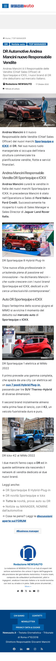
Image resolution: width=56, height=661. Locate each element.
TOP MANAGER (19, 38)
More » (28, 586)
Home (7, 38)
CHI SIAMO (19, 615)
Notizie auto (18, 44)
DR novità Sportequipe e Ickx (25, 495)
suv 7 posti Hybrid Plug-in (23, 385)
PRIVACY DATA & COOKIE (28, 627)
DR (6, 44)
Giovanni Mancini (40, 641)
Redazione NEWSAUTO (19, 84)
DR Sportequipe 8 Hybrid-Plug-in (28, 490)
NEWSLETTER (28, 621)
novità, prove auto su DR (33, 501)
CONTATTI (37, 615)
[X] (26, 591)
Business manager (28, 531)
